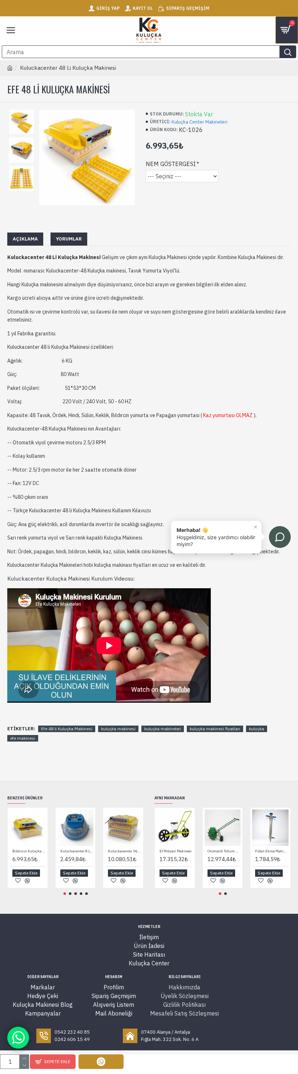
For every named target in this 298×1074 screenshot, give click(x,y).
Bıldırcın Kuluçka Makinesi (29, 851)
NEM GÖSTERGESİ (171, 163)
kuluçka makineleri (162, 728)
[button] (64, 893)
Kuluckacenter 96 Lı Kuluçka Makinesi (124, 851)
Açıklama (25, 239)
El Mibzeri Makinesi (176, 851)
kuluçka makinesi (118, 728)
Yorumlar (69, 239)
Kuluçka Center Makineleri (199, 122)
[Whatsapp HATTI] (18, 1038)
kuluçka (256, 728)
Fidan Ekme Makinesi (272, 851)
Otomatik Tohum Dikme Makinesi (224, 851)
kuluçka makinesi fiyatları (215, 728)
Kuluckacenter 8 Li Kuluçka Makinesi (77, 851)
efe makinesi (22, 738)
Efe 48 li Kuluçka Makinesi (66, 728)
